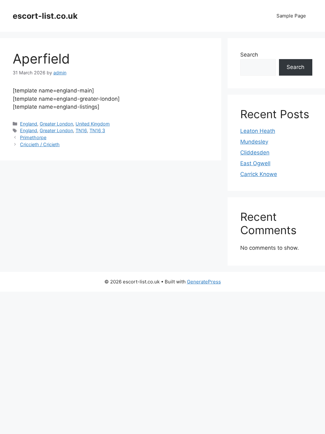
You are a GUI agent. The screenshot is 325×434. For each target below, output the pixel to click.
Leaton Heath (257, 131)
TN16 (81, 130)
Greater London (56, 123)
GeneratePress (204, 282)
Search (249, 54)
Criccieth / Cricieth (40, 144)
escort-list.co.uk (45, 16)
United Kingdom (93, 123)
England (28, 123)
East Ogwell (255, 163)
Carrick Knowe (258, 174)
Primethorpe (33, 137)
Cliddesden (254, 152)
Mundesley (254, 142)
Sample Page (291, 16)
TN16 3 (97, 130)
